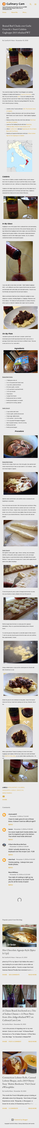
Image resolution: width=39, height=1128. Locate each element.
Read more (32, 974)
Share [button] (4, 799)
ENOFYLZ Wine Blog (10, 756)
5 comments (13, 1108)
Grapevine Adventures (26, 94)
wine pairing (7, 793)
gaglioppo (6, 790)
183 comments (14, 974)
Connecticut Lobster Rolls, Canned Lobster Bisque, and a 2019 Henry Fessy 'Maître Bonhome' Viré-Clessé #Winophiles (19, 1082)
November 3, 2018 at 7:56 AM (19, 816)
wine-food (11, 859)
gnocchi (20, 790)
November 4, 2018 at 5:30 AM (19, 846)
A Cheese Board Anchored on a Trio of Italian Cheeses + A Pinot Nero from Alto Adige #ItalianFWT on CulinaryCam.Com (19, 1015)
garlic (13, 790)
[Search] (30, 3)
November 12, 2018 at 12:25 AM (20, 874)
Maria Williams (13, 872)
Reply (10, 824)
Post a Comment (15, 1041)
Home (4, 12)
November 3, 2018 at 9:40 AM (23, 829)
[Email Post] (3, 797)
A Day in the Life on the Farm (17, 844)
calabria (21, 787)
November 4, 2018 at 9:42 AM (25, 859)
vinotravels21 (12, 814)
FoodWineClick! (13, 129)
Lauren (10, 829)
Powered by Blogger (21, 1120)
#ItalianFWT (12, 787)
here (19, 96)
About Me (14, 12)
